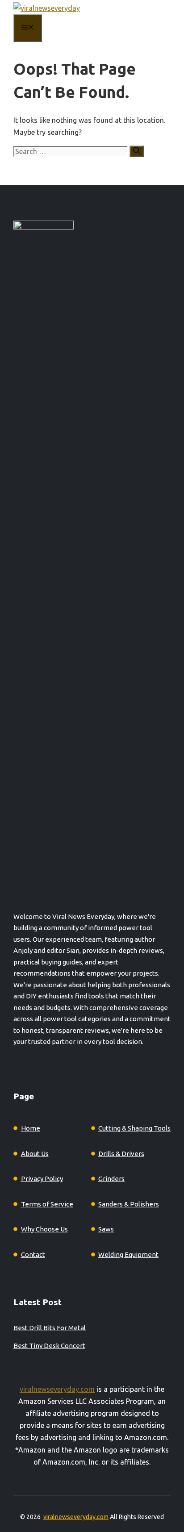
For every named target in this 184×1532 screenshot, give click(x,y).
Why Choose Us (44, 1229)
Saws (106, 1229)
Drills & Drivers (121, 1153)
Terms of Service (47, 1204)
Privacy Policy (42, 1178)
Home (30, 1128)
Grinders (111, 1178)
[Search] (137, 151)
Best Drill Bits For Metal (49, 1328)
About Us (35, 1153)
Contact (33, 1254)
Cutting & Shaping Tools (134, 1128)
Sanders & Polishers (128, 1204)
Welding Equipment (128, 1254)
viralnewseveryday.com (57, 1389)
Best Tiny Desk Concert (49, 1345)
